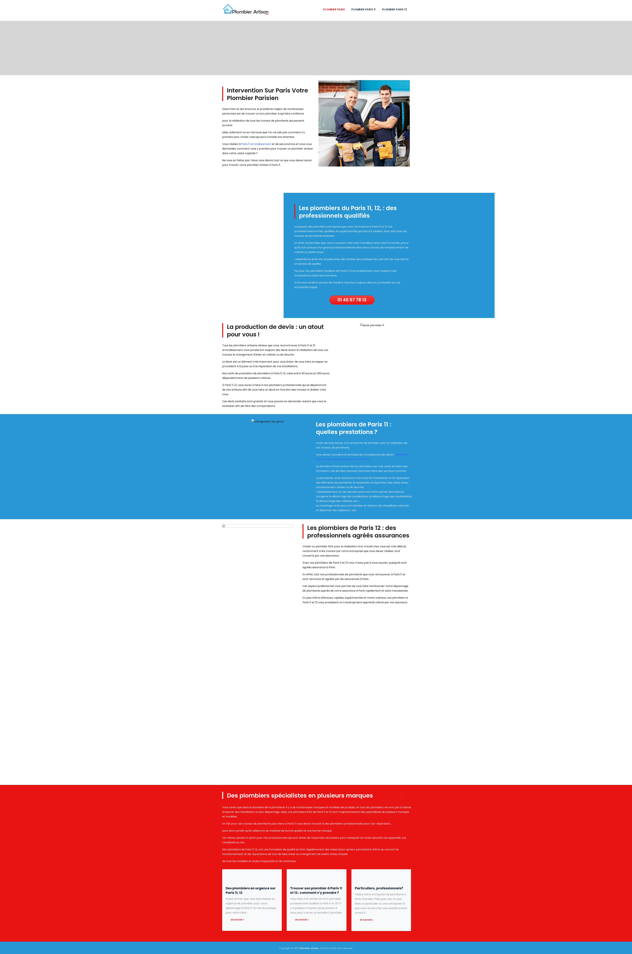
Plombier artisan (309, 948)
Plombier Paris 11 (363, 9)
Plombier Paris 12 (394, 9)
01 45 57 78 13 (352, 300)
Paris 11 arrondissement (256, 144)
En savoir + (237, 919)
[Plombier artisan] (245, 9)
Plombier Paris (334, 9)
